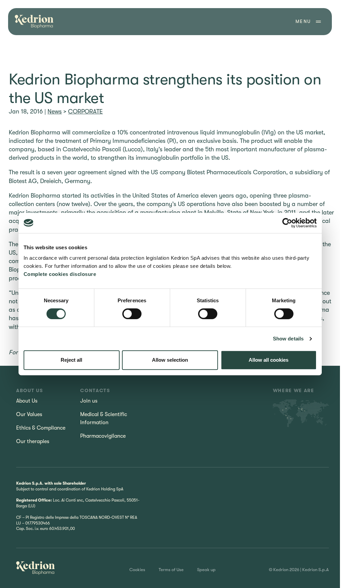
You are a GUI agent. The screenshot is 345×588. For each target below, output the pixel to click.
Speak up (206, 569)
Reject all (71, 360)
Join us (88, 401)
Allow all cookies (268, 360)
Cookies (137, 569)
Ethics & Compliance (40, 428)
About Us (26, 401)
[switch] (132, 313)
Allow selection (170, 360)
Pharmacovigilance (103, 436)
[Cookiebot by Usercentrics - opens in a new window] (287, 223)
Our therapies (32, 441)
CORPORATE (85, 111)
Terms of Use (171, 569)
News (55, 111)
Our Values (29, 414)
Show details (288, 338)
